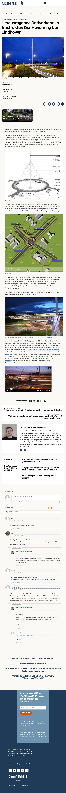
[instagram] (18, 770)
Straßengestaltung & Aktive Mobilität (19, 13)
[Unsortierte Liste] (24, 502)
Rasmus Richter (28, 610)
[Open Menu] (45, 3)
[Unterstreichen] (17, 502)
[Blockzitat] (26, 502)
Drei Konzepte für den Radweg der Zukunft (38, 477)
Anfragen (18, 764)
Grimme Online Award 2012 (33, 664)
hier (36, 739)
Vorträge (8, 764)
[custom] (14, 770)
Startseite (4, 13)
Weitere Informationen (13, 758)
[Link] (29, 502)
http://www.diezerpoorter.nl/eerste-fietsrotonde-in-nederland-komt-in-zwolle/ (33, 579)
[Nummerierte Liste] (22, 502)
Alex (12, 518)
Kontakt (28, 764)
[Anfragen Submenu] (22, 764)
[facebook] (10, 770)
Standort (43, 131)
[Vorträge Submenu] (12, 764)
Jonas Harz (14, 570)
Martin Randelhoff (21, 551)
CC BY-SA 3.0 (49, 337)
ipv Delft (29, 294)
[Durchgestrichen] (20, 502)
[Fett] (13, 502)
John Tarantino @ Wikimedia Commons (35, 337)
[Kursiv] (15, 502)
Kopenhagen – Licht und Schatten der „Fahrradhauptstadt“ (39, 461)
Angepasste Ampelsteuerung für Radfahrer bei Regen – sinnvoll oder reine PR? (41, 469)
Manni (13, 533)
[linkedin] (22, 770)
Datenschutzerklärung (36, 730)
